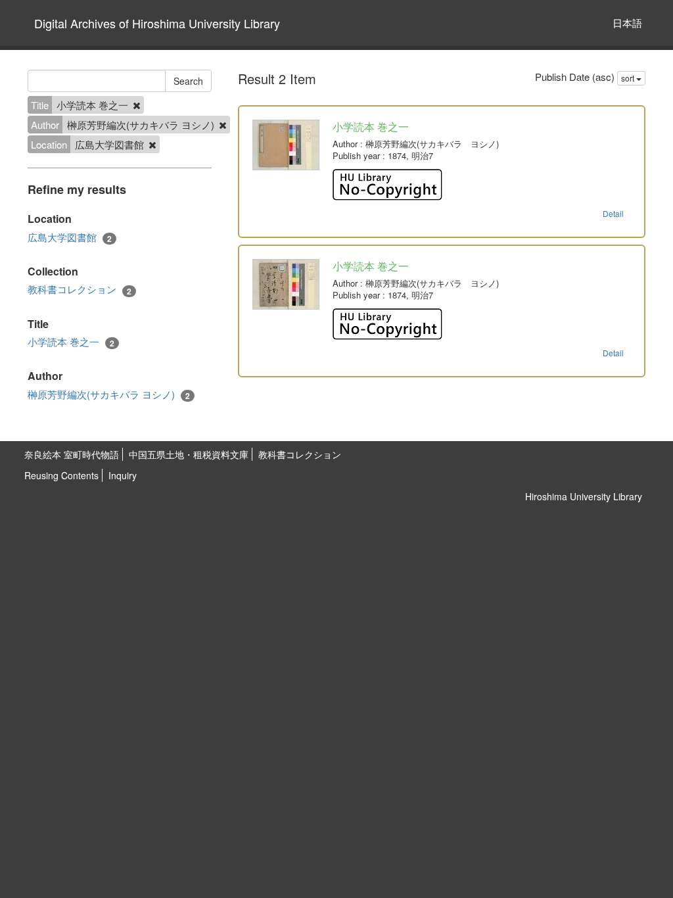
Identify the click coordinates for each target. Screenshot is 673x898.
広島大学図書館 (70, 237)
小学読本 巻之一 (71, 342)
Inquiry (122, 475)
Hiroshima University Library (583, 496)
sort (628, 77)
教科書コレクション (79, 289)
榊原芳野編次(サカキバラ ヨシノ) (109, 394)
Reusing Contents (61, 475)
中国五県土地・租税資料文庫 (188, 454)
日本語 (627, 23)
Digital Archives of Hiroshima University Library (157, 23)
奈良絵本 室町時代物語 (71, 454)
